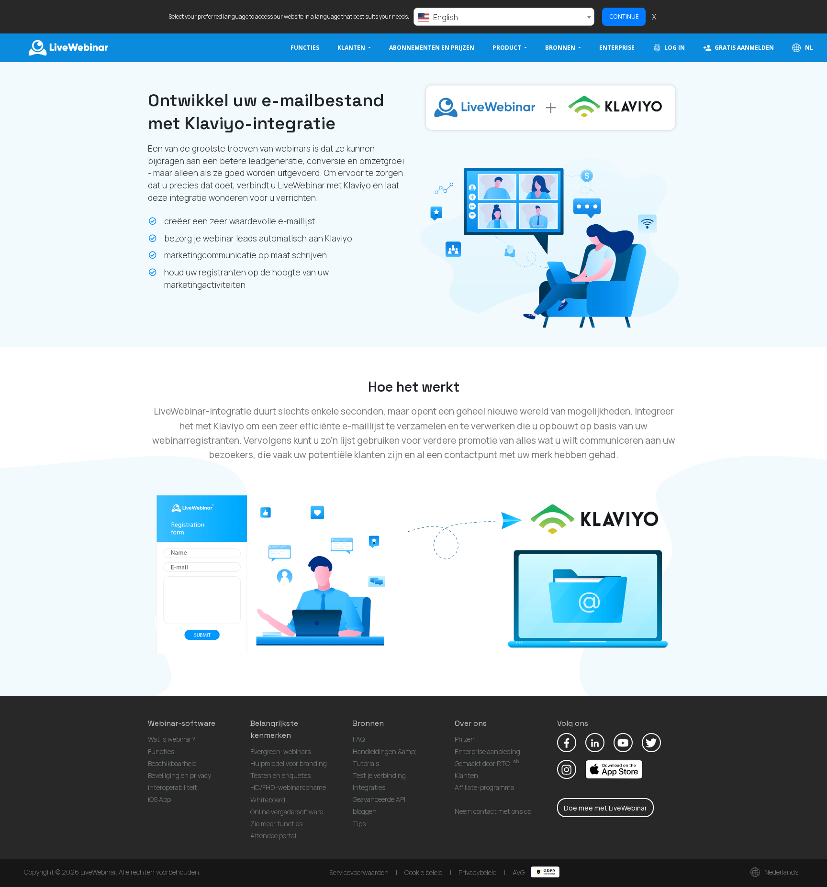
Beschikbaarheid (172, 763)
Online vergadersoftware (286, 811)
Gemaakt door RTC (487, 763)
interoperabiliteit (172, 787)
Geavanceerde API (379, 799)
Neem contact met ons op (493, 811)
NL (808, 48)
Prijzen (465, 739)
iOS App (159, 799)
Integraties (369, 787)
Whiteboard (267, 799)
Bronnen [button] (561, 48)
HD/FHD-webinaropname (288, 787)
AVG (519, 872)
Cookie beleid (423, 872)
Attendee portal (273, 835)
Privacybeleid (477, 872)
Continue (623, 16)
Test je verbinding (379, 775)
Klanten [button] (352, 48)
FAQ (359, 739)
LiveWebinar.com (67, 48)
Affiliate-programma (484, 787)
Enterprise (617, 48)
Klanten (466, 775)
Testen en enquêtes (280, 775)
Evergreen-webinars (280, 751)
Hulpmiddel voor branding (288, 763)
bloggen (365, 811)
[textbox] (504, 17)
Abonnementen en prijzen (431, 48)
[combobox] (504, 17)
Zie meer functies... (278, 823)
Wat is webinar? (171, 739)
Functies (305, 48)
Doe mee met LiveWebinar (605, 807)
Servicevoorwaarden (359, 872)
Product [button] (507, 48)
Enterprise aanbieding (487, 751)
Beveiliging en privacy (179, 775)
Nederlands (780, 871)
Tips (359, 823)
